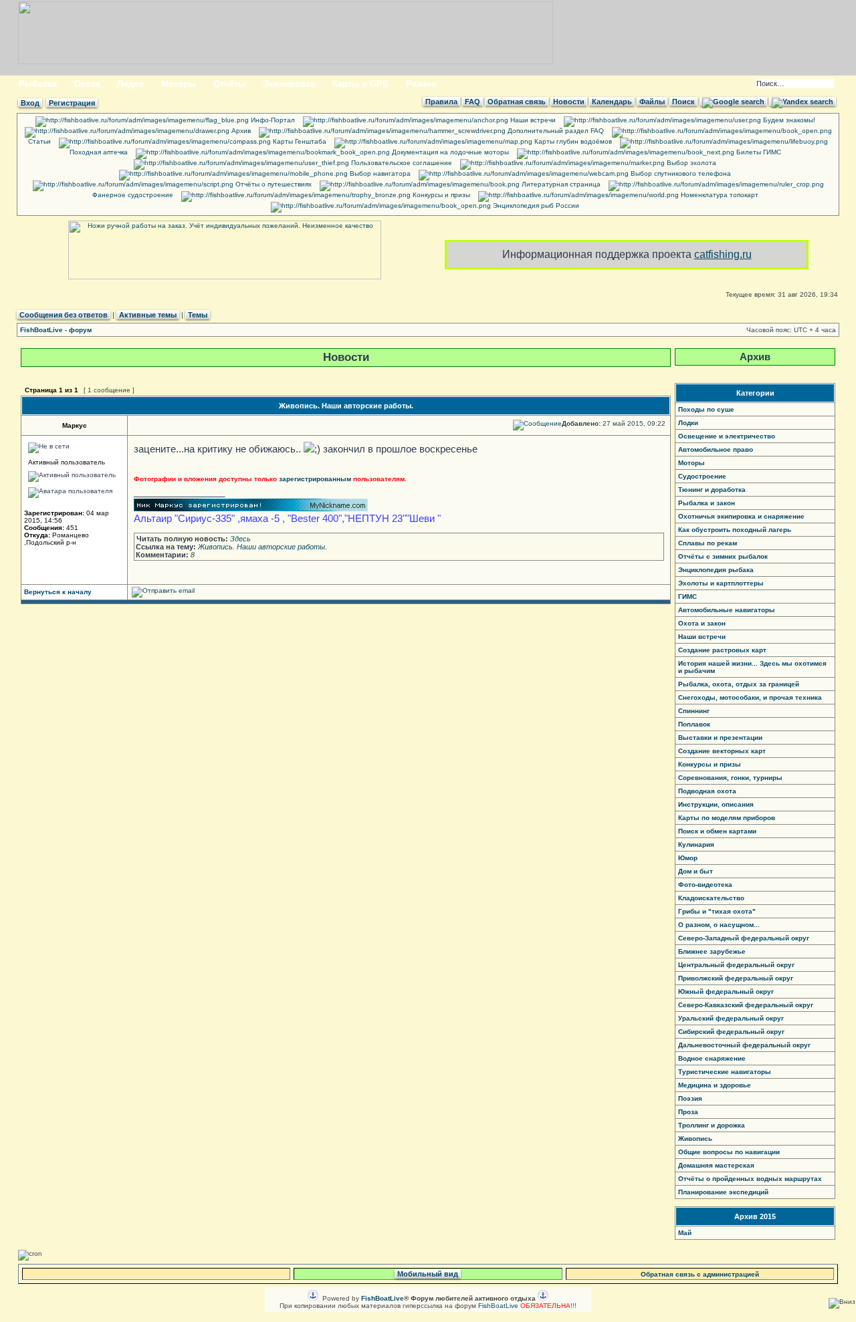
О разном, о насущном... (719, 924)
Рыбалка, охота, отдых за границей (738, 684)
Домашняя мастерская (716, 1165)
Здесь (240, 539)
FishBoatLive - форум (56, 330)
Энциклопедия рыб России (535, 205)
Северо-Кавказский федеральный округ (745, 1005)
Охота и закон (702, 623)
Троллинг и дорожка (711, 1125)
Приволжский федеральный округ (735, 978)
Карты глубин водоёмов (572, 141)
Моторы (178, 84)
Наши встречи (532, 120)
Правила (441, 102)
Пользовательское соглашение (400, 162)
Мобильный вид (427, 1274)
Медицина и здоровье (714, 1085)
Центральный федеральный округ (736, 964)
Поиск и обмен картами (717, 831)
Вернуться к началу (58, 592)
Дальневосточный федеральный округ (744, 1045)
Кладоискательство (711, 898)
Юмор (688, 858)
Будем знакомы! (788, 120)
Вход (30, 103)
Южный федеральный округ (726, 991)
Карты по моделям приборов (726, 817)
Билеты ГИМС (757, 152)
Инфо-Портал (272, 120)
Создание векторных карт (722, 751)
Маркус (74, 425)
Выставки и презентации (720, 737)
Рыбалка (38, 84)
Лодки (130, 84)
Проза (688, 1111)
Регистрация (72, 103)
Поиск (683, 102)
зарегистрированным (315, 479)
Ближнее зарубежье (712, 951)
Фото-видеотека (705, 884)
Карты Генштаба (298, 141)
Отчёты (229, 84)
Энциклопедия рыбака (716, 569)
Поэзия (690, 1098)
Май (684, 1232)
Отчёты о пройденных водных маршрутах (750, 1178)
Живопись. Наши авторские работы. (346, 406)
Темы (197, 315)
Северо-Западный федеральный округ (743, 938)
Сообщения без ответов (63, 315)
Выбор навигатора (379, 173)
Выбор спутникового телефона (680, 173)
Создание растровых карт (722, 650)
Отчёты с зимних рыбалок (723, 556)
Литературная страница (560, 184)
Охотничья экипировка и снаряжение (741, 516)
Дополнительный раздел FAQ (555, 130)
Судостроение (702, 476)
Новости (568, 102)
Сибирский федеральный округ (731, 1031)
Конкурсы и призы (440, 195)
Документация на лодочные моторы (449, 152)
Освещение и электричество (726, 436)
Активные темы (148, 315)
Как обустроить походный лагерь (734, 529)
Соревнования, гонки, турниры (730, 777)
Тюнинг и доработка (712, 489)
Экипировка (289, 84)
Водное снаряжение (712, 1058)
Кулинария (696, 844)
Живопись (695, 1138)
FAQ (472, 102)
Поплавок (694, 724)
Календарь (612, 102)
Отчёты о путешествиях (272, 184)
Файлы (652, 102)
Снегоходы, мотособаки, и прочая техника (750, 697)
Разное (421, 84)
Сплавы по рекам (707, 543)
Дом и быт (695, 871)
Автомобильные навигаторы (726, 610)
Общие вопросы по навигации (729, 1152)
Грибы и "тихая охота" (717, 911)
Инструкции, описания (716, 804)
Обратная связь (517, 102)
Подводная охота (707, 791)
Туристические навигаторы (724, 1071)
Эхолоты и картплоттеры (721, 583)
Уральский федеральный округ (731, 1018)
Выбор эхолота (690, 162)
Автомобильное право (715, 449)
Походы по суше (706, 409)
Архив (240, 130)
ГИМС (687, 596)
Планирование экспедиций (723, 1192)
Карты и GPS (360, 84)
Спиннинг (694, 710)
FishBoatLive (498, 1305)
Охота (87, 84)
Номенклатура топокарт (718, 195)
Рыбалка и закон (706, 503)
